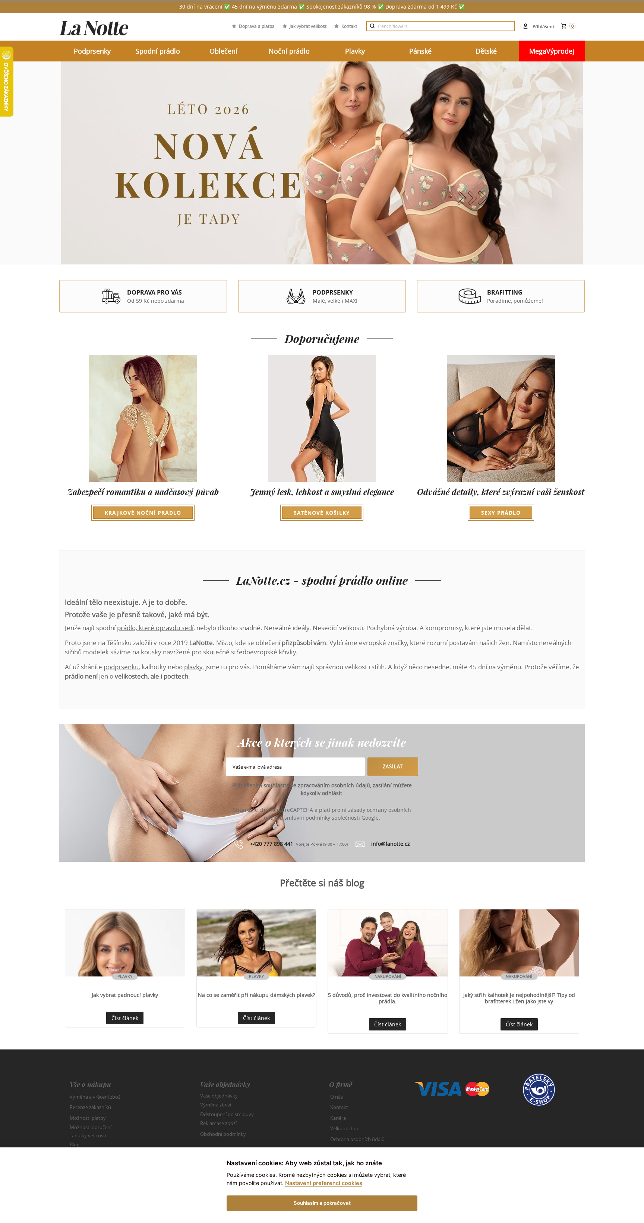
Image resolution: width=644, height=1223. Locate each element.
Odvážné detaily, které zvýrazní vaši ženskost (500, 501)
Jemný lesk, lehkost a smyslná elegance (322, 501)
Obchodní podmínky (223, 1134)
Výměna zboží (215, 1104)
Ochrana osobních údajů (357, 1139)
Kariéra (338, 1118)
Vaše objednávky (219, 1095)
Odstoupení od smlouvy (227, 1114)
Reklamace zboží (218, 1123)
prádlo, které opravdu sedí (155, 627)
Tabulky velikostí (88, 1135)
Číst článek (124, 1018)
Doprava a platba (257, 26)
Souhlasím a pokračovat (322, 1203)
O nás (336, 1096)
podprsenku (121, 667)
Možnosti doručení (90, 1127)
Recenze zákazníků (90, 1107)
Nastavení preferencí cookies (323, 1183)
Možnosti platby (88, 1118)
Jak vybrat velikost (308, 26)
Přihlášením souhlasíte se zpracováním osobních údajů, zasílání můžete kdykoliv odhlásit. (322, 789)
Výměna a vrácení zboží (95, 1096)
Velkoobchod (345, 1128)
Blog (74, 1144)
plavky (193, 667)
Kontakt (349, 26)
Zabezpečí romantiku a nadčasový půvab (143, 501)
